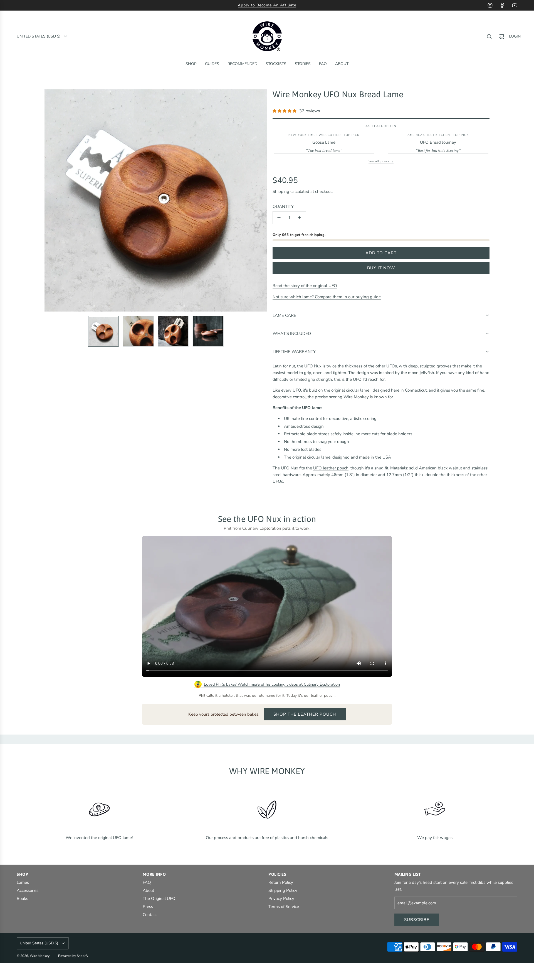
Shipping (281, 191)
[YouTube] (514, 5)
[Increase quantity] (299, 217)
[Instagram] (490, 5)
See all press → (381, 161)
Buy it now (381, 268)
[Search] (489, 36)
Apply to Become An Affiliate (267, 5)
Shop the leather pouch (304, 714)
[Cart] (501, 36)
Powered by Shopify (73, 956)
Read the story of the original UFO (305, 285)
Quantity (283, 206)
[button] (48, 200)
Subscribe (416, 919)
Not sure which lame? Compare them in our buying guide (327, 297)
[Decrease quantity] (279, 217)
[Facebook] (502, 5)
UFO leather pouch (330, 468)
